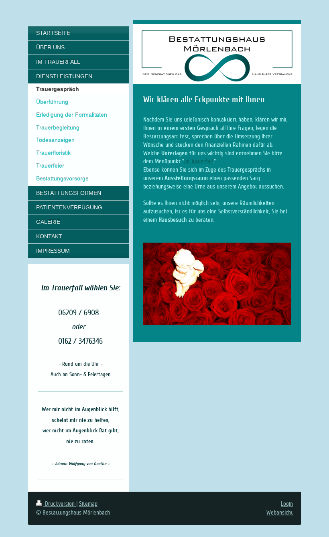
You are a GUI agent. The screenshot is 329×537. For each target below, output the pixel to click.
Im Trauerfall (198, 161)
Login (287, 503)
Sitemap (88, 503)
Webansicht (279, 512)
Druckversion (59, 503)
